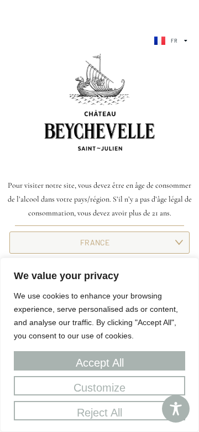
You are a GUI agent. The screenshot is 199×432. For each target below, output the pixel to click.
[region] (99, 345)
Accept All (100, 363)
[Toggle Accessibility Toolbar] (176, 409)
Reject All (99, 413)
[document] (99, 216)
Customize (99, 388)
